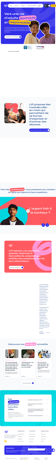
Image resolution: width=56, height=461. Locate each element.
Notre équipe (32, 434)
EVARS (42, 441)
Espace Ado (39, 6)
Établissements (21, 434)
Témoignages (32, 436)
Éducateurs (20, 436)
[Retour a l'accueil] (6, 5)
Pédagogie (20, 438)
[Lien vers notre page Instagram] (5, 441)
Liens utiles (43, 438)
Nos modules (20, 441)
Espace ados (43, 436)
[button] (11, 5)
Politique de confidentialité (36, 459)
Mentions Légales (46, 459)
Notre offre (31, 438)
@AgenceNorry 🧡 (23, 459)
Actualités (43, 434)
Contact (31, 441)
